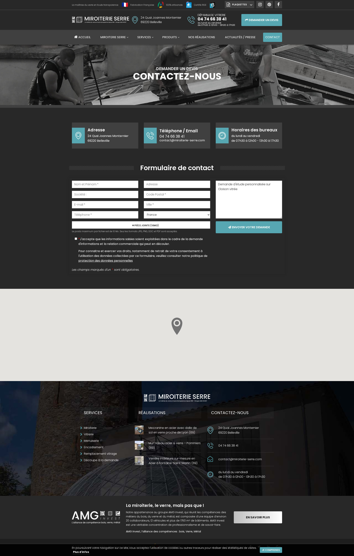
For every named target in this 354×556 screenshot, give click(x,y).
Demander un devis (263, 20)
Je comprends (271, 550)
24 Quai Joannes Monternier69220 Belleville (238, 430)
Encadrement (93, 447)
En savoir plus (258, 517)
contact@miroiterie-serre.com (182, 140)
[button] (176, 326)
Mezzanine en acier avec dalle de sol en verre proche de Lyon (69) (173, 430)
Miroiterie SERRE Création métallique (100, 20)
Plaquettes (239, 4)
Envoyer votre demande (250, 227)
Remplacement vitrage (100, 454)
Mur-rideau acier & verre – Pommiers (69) (175, 445)
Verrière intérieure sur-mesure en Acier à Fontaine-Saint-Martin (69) (173, 460)
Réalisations (201, 37)
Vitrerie (89, 434)
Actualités (240, 37)
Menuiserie (91, 441)
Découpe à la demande (101, 460)
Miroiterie (90, 428)
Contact (272, 37)
